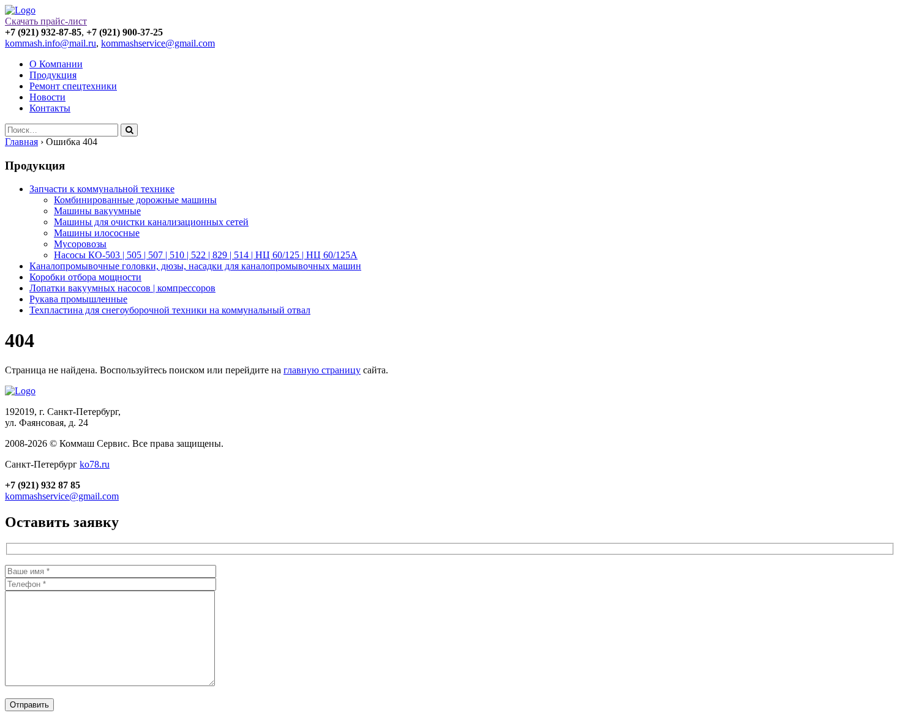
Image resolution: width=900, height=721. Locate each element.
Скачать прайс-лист (46, 21)
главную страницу (322, 370)
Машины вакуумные (97, 211)
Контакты (49, 108)
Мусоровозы (80, 244)
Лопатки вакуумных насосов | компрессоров (122, 288)
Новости (47, 97)
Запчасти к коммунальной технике (101, 189)
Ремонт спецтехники (73, 86)
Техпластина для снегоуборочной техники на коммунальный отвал (169, 310)
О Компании (56, 64)
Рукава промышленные (78, 299)
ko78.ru (95, 464)
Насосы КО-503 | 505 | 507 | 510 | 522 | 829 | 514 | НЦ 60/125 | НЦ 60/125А (206, 255)
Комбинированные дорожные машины (135, 200)
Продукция (53, 75)
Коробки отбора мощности (85, 277)
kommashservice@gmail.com (158, 43)
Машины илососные (97, 233)
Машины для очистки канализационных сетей (151, 222)
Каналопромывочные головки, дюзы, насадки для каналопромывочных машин (195, 266)
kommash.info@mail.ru (50, 43)
